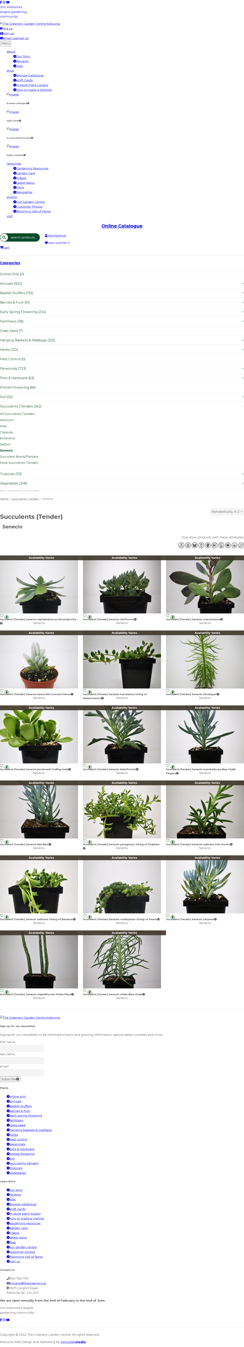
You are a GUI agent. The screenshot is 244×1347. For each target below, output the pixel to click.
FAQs (20, 187)
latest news (18, 1237)
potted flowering (22, 1154)
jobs (13, 1199)
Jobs (19, 66)
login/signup (56, 235)
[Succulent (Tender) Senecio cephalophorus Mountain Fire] (39, 612)
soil (12, 1159)
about (11, 52)
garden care (19, 1228)
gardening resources (25, 1223)
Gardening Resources (32, 168)
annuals (16, 1101)
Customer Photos (29, 207)
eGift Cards (24, 80)
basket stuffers (21, 1106)
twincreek (73, 1342)
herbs (14, 1135)
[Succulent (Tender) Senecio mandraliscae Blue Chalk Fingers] (205, 762)
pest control (18, 1139)
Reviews (22, 61)
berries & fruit (20, 1111)
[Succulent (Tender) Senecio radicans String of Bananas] (39, 912)
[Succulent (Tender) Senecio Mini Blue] (39, 837)
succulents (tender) (24, 1163)
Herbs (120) (122, 350)
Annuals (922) (122, 284)
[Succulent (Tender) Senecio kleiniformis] (122, 762)
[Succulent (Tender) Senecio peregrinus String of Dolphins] (122, 837)
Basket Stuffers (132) (122, 293)
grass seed (17, 1125)
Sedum (5, 444)
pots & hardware (22, 1149)
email (4, 1066)
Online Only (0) (12, 274)
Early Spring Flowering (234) (122, 312)
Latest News (25, 183)
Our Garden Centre (30, 202)
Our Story (23, 56)
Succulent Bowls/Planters (19, 457)
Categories (10, 263)
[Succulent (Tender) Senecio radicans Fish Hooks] (205, 837)
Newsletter (24, 192)
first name (7, 1042)
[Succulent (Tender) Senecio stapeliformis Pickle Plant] (39, 987)
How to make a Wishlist (34, 90)
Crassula (6, 432)
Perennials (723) (122, 369)
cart (6, 248)
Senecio (6, 450)
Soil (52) (122, 397)
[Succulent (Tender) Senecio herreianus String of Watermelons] (122, 687)
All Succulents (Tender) (17, 414)
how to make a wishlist (27, 1218)
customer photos (22, 1252)
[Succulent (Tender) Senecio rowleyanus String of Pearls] (122, 912)
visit (10, 216)
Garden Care (25, 173)
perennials (17, 1144)
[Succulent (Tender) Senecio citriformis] (122, 612)
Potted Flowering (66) (18, 387)
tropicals (16, 1168)
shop (10, 71)
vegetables (18, 1173)
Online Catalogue (122, 226)
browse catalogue (23, 1204)
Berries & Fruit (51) (122, 302)
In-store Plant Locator (32, 85)
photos (12, 197)
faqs (13, 1242)
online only (18, 1096)
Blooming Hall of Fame (33, 211)
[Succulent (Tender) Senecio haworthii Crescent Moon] (39, 687)
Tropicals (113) (122, 474)
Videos (21, 178)
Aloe (3, 426)
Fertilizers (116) (122, 321)
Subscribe (8, 1079)
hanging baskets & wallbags (31, 1130)
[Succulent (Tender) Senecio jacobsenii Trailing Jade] (39, 762)
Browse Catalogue (30, 75)
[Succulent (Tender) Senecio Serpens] (205, 912)
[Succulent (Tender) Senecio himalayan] (205, 687)
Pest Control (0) (13, 359)
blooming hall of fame (26, 1257)
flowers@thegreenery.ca (28, 1283)
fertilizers (16, 1120)
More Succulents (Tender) (19, 463)
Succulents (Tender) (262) (122, 406)
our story (16, 1190)
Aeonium (7, 420)
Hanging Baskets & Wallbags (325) (122, 340)
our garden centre (23, 1247)
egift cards (17, 1209)
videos (14, 1233)
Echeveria (7, 438)
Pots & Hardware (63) (122, 378)
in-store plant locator (25, 1214)
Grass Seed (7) (11, 331)
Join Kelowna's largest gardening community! (13, 12)
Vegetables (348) (122, 483)
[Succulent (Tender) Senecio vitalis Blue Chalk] (122, 987)
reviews (15, 1195)
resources (14, 164)
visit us (15, 1261)
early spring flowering (26, 1116)
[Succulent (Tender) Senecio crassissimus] (205, 612)
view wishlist (59, 243)
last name (7, 1054)
